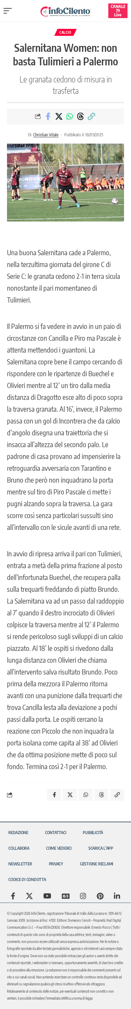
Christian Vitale (45, 134)
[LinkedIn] (117, 896)
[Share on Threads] (80, 116)
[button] (9, 11)
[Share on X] (59, 116)
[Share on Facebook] (48, 116)
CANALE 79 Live (118, 10)
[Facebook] (13, 896)
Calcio (65, 32)
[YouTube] (47, 896)
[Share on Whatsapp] (69, 116)
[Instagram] (83, 896)
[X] (29, 896)
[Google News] (65, 896)
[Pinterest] (100, 896)
